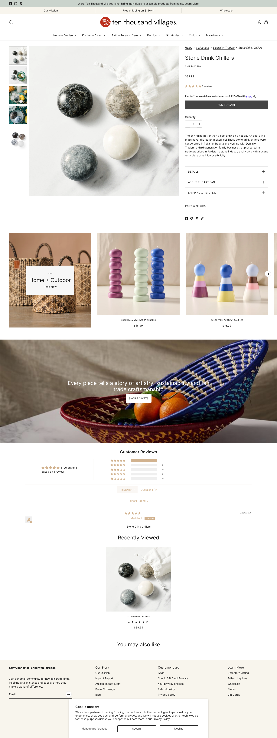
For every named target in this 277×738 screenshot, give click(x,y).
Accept (136, 728)
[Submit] (69, 694)
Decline (178, 728)
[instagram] (16, 4)
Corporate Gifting (238, 672)
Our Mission (102, 672)
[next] (268, 274)
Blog (98, 694)
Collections (202, 47)
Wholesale (234, 683)
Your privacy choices (171, 683)
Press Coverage (105, 689)
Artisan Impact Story (108, 683)
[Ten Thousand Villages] (138, 22)
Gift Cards (234, 694)
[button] (193, 86)
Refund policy (166, 689)
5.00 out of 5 (69, 467)
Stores (232, 689)
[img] (133, 513)
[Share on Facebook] (186, 218)
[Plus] (199, 124)
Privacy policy (166, 694)
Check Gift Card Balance (173, 678)
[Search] (11, 22)
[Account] (259, 22)
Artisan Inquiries (237, 678)
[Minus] (187, 124)
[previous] (9, 280)
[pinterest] (21, 4)
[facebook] (10, 4)
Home (188, 47)
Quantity (190, 117)
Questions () (149, 489)
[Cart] (266, 22)
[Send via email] (197, 218)
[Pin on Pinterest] (192, 218)
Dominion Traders (224, 47)
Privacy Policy (161, 718)
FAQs (161, 672)
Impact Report (104, 678)
